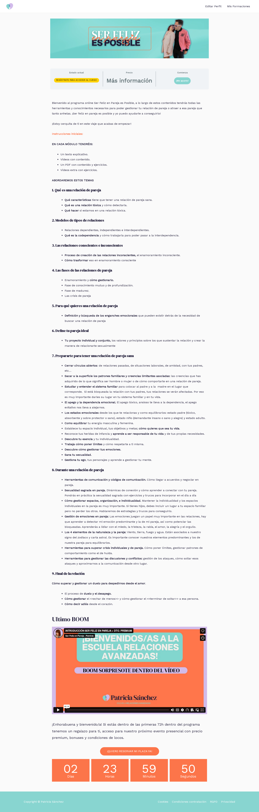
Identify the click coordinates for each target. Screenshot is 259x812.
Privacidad (228, 801)
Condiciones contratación (189, 801)
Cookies (163, 801)
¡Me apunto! (182, 80)
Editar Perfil (213, 6)
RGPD (213, 801)
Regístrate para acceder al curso (76, 80)
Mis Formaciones (238, 6)
